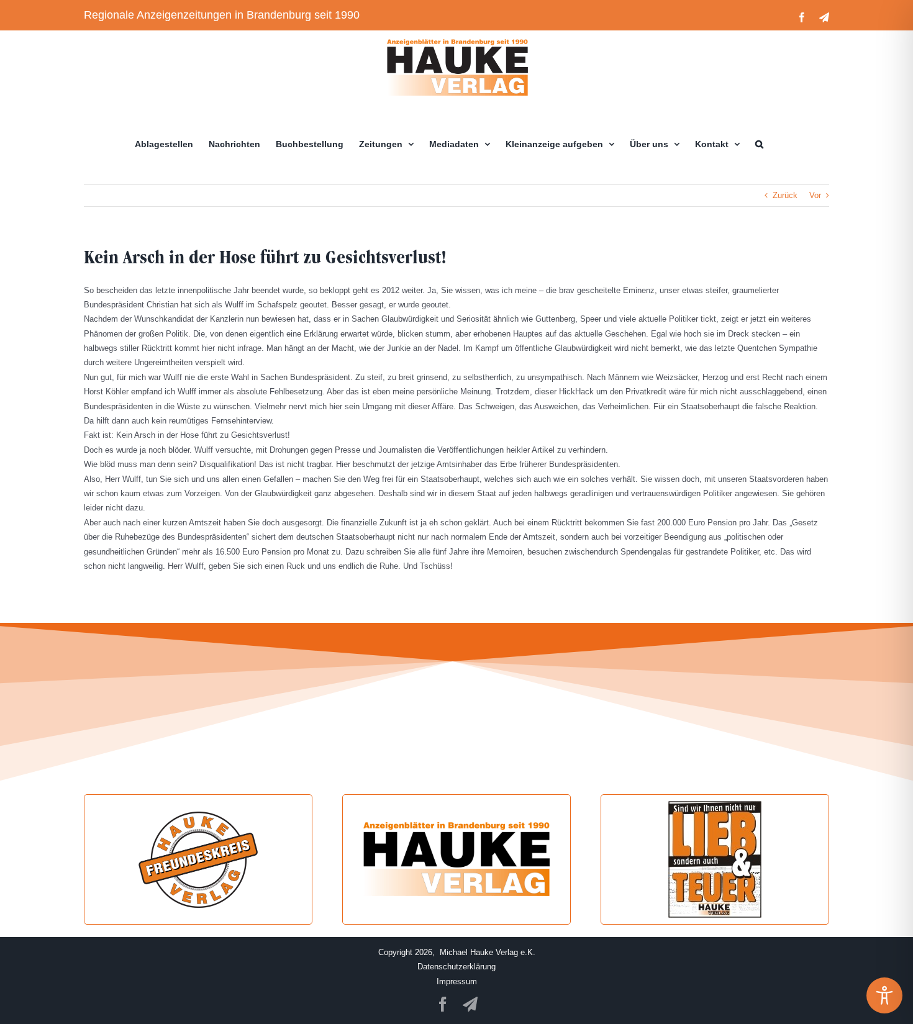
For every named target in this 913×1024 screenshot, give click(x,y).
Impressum (457, 981)
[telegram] (470, 1004)
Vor (815, 195)
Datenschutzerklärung (456, 966)
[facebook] (442, 1004)
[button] (759, 144)
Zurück (785, 195)
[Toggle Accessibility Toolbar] (884, 995)
